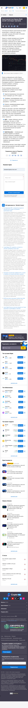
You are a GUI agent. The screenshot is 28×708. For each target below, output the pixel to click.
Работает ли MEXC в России (8, 563)
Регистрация (6, 652)
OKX (6, 356)
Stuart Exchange (9, 390)
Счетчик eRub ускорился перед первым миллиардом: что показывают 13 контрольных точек (16, 535)
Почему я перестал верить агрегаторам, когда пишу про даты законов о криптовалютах (15, 516)
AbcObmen (7, 395)
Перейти (21, 391)
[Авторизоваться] (26, 8)
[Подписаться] (23, 347)
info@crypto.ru (3, 621)
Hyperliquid (7, 435)
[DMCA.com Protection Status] (14, 693)
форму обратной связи (12, 620)
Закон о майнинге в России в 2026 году (11, 573)
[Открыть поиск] (17, 8)
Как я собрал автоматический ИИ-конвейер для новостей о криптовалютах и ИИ (15, 526)
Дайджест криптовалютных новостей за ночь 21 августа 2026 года (16, 485)
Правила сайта (22, 640)
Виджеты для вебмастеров (6, 638)
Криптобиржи (4, 605)
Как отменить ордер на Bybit (9, 558)
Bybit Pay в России (6, 578)
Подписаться (14, 667)
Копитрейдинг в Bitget (7, 568)
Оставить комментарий (14, 192)
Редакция (13, 636)
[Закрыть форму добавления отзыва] (23, 174)
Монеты (3, 602)
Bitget (6, 377)
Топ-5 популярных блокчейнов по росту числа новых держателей (15, 472)
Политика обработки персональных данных (9, 640)
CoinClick (7, 411)
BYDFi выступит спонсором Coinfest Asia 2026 (14, 298)
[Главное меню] (1, 7)
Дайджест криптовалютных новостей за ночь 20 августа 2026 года (16, 491)
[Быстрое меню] (24, 8)
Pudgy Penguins (8, 445)
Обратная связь (7, 636)
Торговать (20, 357)
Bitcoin (6, 424)
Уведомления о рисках (17, 638)
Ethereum (7, 429)
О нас (2, 636)
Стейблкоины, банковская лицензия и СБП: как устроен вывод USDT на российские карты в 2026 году (16, 507)
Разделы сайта (4, 611)
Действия (20, 425)
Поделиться (26, 15)
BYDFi (6, 372)
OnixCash (7, 406)
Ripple (6, 450)
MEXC (6, 367)
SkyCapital (7, 401)
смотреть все (14, 383)
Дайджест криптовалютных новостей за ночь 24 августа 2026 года (16, 337)
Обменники (4, 608)
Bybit (6, 361)
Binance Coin (8, 440)
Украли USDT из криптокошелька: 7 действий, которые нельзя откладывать (15, 544)
